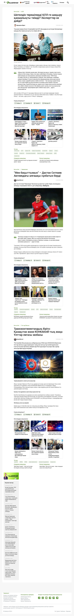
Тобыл (56, 150)
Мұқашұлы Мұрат (20, 25)
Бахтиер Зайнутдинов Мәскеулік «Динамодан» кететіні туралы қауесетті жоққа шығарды (11, 508)
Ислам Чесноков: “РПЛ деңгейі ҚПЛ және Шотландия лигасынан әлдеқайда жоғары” (10, 489)
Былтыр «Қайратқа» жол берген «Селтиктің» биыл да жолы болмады (11, 554)
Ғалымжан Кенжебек (30, 153)
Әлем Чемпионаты (25, 599)
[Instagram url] (43, 598)
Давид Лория (49, 153)
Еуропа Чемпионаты (26, 601)
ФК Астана (16, 150)
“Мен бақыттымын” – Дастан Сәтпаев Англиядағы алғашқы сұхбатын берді (23, 467)
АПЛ (36, 2)
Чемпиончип (22, 312)
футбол (16, 309)
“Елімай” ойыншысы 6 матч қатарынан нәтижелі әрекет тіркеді (25, 161)
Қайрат (50, 150)
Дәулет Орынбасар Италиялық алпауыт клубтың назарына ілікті (11, 528)
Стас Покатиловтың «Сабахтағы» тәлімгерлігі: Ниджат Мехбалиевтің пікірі (11, 498)
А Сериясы (55, 2)
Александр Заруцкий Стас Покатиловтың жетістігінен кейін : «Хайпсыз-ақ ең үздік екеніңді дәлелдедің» (10, 545)
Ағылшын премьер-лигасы (10, 596)
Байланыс (63, 611)
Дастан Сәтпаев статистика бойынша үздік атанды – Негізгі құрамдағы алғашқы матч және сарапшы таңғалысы (10, 573)
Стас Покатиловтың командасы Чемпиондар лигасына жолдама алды (11, 536)
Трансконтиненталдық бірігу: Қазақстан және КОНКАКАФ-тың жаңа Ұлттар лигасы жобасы (51, 317)
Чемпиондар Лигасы (26, 596)
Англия (32, 309)
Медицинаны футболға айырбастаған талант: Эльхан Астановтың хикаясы (10, 562)
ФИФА (21, 461)
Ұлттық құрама (27, 2)
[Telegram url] (50, 597)
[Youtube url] (46, 598)
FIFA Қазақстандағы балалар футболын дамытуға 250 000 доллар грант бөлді (23, 317)
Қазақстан (16, 155)
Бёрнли (16, 312)
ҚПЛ (22, 2)
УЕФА (26, 461)
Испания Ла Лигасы (8, 598)
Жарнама (68, 611)
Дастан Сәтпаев (44, 309)
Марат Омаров (40, 153)
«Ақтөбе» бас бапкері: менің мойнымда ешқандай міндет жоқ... (49, 161)
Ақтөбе (16, 153)
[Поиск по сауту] (68, 2)
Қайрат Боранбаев (36, 150)
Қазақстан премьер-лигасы (10, 595)
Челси (51, 309)
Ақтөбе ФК (44, 150)
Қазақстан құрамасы (24, 309)
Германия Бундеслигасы (9, 599)
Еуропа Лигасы (24, 598)
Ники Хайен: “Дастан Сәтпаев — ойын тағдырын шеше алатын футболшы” (51, 467)
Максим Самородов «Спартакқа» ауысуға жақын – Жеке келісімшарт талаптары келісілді (11, 519)
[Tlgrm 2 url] (57, 597)
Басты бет (16, 11)
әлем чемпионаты (33, 461)
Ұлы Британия (57, 309)
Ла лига (48, 2)
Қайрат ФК (27, 150)
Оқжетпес (22, 153)
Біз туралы (57, 611)
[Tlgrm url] (53, 597)
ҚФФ (55, 153)
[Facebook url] (39, 598)
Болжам (62, 2)
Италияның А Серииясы (9, 601)
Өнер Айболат (19, 180)
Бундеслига (42, 2)
